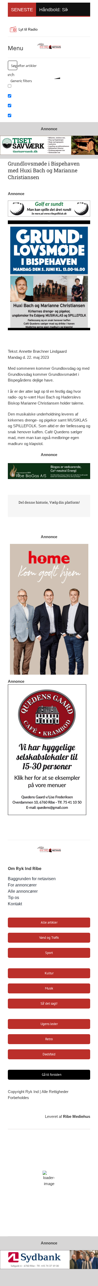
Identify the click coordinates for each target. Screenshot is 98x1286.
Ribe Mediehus (76, 1116)
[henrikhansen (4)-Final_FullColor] (49, 44)
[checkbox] (34, 88)
